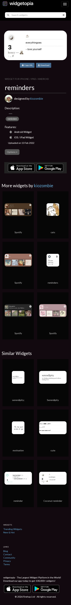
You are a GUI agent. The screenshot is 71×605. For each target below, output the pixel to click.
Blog (5, 551)
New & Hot (9, 532)
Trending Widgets (12, 529)
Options (11, 152)
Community (9, 557)
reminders (12, 118)
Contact (7, 554)
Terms (6, 564)
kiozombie (36, 98)
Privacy (7, 561)
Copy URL (28, 65)
